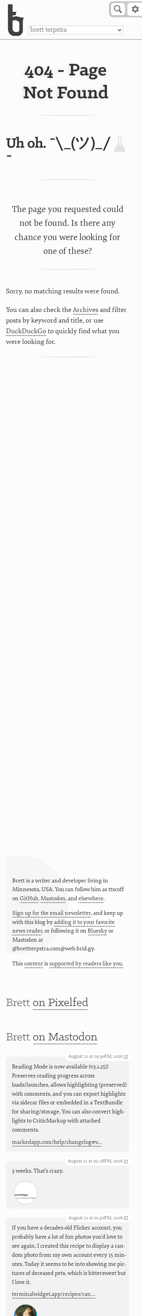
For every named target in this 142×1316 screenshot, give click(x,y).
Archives (85, 310)
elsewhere (90, 898)
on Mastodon (65, 1037)
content (33, 963)
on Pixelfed (60, 1003)
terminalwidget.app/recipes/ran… (53, 1294)
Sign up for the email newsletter (51, 913)
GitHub (29, 898)
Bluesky (97, 931)
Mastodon (53, 898)
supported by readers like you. (86, 963)
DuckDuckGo (26, 331)
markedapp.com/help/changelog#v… (57, 1142)
